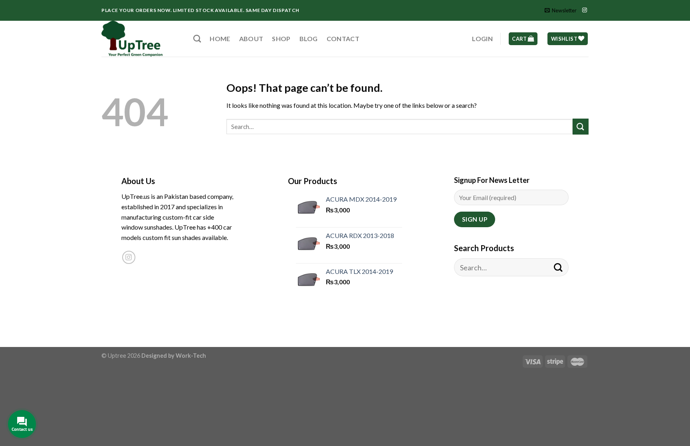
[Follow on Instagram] (584, 10)
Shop (281, 38)
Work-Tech (191, 355)
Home (220, 38)
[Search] (197, 38)
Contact (343, 38)
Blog (308, 38)
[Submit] (581, 126)
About (251, 38)
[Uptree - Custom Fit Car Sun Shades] (141, 39)
